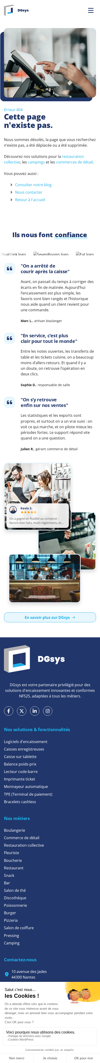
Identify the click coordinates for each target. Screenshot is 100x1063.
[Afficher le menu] (91, 10)
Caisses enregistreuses (24, 749)
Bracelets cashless (20, 801)
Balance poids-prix (20, 764)
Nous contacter (28, 192)
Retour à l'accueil (30, 199)
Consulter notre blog (33, 184)
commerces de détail (74, 162)
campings (36, 162)
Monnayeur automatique (26, 786)
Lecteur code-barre (21, 771)
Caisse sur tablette (20, 756)
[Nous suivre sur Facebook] (8, 711)
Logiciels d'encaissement (25, 741)
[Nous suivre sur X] (21, 711)
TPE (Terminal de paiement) (28, 794)
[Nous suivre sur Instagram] (47, 711)
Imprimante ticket (19, 779)
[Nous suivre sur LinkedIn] (34, 711)
